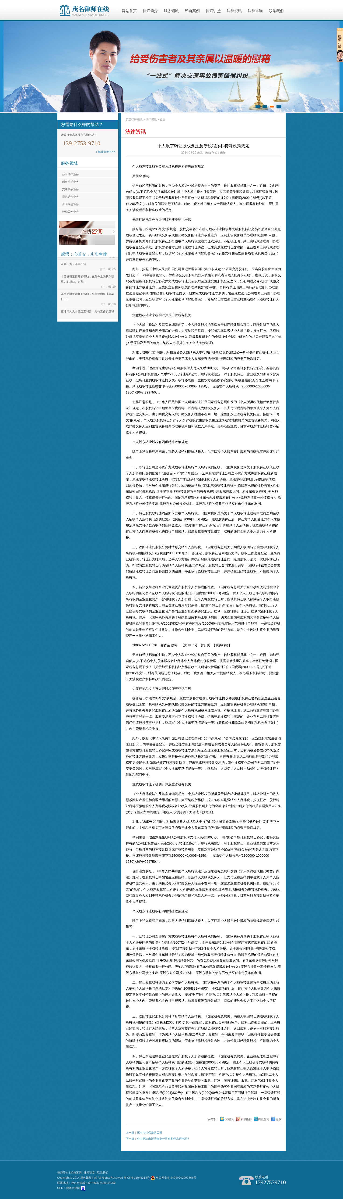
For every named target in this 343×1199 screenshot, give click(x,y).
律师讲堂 (213, 11)
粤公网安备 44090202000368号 (175, 1177)
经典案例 (192, 11)
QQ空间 (229, 1119)
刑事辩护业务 (70, 181)
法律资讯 (234, 11)
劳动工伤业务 (70, 211)
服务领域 (171, 11)
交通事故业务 (70, 189)
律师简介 (150, 11)
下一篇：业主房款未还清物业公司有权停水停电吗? (157, 1138)
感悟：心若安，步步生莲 (84, 254)
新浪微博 (246, 1119)
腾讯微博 (263, 1119)
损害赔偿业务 (70, 196)
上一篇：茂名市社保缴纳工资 (144, 1132)
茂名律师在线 (134, 119)
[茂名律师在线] (84, 10)
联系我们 (276, 11)
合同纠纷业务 (70, 204)
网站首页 (129, 11)
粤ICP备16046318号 (137, 1177)
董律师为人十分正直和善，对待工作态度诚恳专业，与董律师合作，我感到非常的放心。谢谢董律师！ (87, 305)
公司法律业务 (70, 174)
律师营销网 (73, 1188)
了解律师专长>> (105, 152)
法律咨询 (255, 11)
